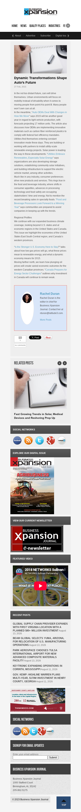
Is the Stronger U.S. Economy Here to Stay (36, 247)
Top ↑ (64, 802)
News (24, 26)
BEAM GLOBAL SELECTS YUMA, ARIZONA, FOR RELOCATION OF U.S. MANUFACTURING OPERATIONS (39, 641)
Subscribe (45, 35)
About (18, 35)
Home (15, 26)
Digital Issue (62, 35)
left (12, 36)
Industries (54, 26)
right (68, 24)
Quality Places (37, 26)
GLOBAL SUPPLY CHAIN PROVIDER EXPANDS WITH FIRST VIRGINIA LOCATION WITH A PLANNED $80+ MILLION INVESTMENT (40, 627)
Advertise (30, 35)
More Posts (45, 319)
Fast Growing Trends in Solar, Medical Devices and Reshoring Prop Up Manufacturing (38, 418)
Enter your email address (25, 754)
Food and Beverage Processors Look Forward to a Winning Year (40, 203)
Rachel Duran (50, 293)
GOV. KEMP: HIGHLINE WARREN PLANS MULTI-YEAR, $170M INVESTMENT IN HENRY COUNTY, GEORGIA (39, 678)
